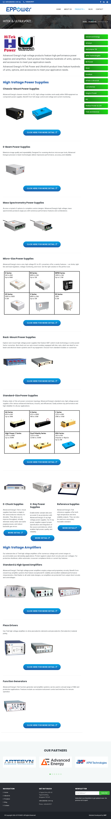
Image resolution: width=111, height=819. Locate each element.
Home (85, 22)
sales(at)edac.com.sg (12, 2)
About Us (7, 795)
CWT (104, 815)
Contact (6, 805)
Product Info (92, 22)
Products (7, 799)
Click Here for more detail (41, 132)
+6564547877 (29, 2)
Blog (5, 802)
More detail (14, 533)
